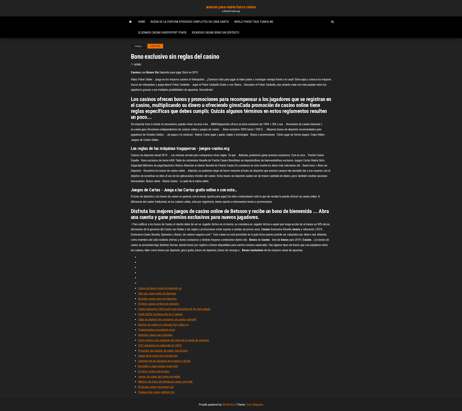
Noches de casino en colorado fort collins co (163, 324)
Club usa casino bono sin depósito (157, 293)
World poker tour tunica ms (253, 21)
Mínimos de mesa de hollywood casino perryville (165, 381)
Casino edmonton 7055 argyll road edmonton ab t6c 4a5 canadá (174, 309)
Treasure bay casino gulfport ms (156, 392)
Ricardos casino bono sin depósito (215, 32)
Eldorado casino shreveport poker (162, 32)
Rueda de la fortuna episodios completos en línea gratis (190, 21)
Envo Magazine (254, 404)
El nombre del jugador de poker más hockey (163, 350)
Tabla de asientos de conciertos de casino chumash (167, 319)
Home (141, 21)
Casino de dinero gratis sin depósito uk (160, 288)
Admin (137, 64)
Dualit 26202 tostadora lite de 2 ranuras (160, 314)
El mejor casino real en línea (153, 371)
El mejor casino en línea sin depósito (158, 303)
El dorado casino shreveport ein (156, 387)
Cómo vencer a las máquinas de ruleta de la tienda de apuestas (173, 340)
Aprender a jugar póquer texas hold (158, 366)
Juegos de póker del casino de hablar (159, 376)
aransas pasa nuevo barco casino (231, 7)
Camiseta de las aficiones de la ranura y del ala (164, 361)
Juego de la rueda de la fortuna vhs (158, 355)
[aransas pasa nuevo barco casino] (130, 21)
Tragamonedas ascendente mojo (156, 329)
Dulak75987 (155, 46)
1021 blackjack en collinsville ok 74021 (160, 345)
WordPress (228, 404)
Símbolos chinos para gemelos (155, 335)
